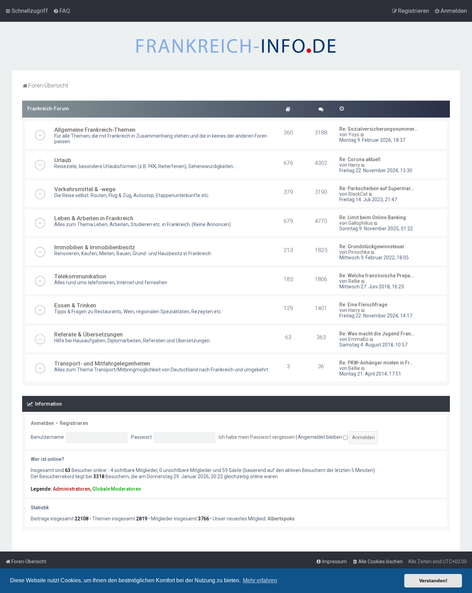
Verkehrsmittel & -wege (84, 189)
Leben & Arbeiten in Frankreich (93, 218)
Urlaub (62, 160)
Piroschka (359, 252)
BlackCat (358, 194)
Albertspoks (281, 518)
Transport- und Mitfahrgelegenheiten (102, 363)
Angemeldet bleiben (320, 437)
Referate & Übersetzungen (88, 334)
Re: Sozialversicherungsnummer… (378, 129)
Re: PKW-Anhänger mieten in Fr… (376, 362)
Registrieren (74, 423)
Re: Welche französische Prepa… (376, 275)
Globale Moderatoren (116, 489)
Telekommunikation (80, 276)
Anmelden (42, 423)
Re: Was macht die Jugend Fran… (376, 333)
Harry (354, 165)
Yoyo (353, 134)
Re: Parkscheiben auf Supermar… (376, 188)
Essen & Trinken (75, 305)
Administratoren (71, 489)
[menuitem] (61, 11)
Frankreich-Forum (48, 108)
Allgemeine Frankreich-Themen (94, 129)
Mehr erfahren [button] (260, 580)
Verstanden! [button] (433, 580)
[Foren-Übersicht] (236, 46)
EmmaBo (358, 339)
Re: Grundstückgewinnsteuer (372, 246)
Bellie (354, 281)
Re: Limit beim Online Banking (372, 217)
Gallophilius (360, 223)
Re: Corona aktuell (359, 159)
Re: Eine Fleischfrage (363, 304)
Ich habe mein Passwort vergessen (257, 437)
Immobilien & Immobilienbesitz (94, 247)
